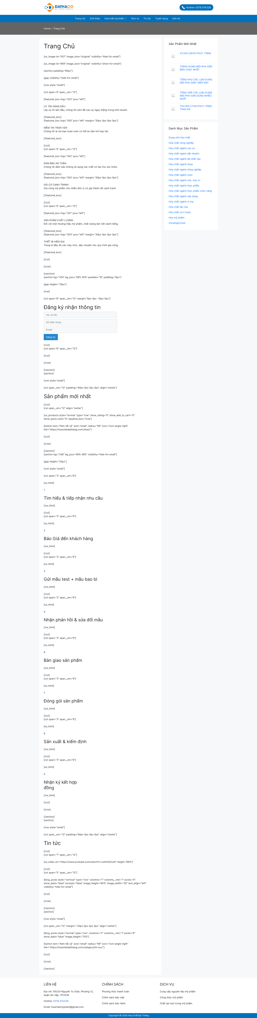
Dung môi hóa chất (179, 137)
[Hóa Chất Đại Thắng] (58, 7)
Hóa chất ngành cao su (182, 148)
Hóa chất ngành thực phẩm (184, 185)
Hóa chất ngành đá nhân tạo (185, 158)
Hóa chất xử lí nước (180, 212)
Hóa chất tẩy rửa (178, 206)
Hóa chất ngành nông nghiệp (185, 169)
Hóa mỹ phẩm (176, 217)
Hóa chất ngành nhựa (181, 164)
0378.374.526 (61, 1000)
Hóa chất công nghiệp (181, 142)
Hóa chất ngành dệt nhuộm (184, 153)
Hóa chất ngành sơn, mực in (184, 180)
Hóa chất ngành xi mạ (181, 201)
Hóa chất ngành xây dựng (183, 196)
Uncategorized (177, 222)
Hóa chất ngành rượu (180, 174)
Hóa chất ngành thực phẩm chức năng (190, 190)
